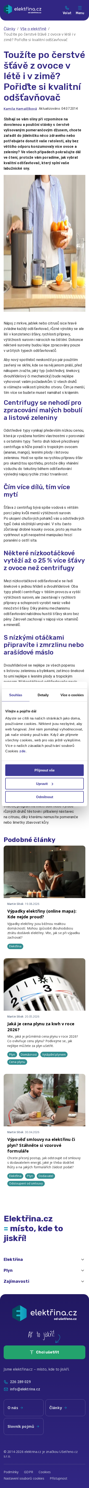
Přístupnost (58, 1478)
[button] (44, 1259)
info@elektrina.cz (25, 1389)
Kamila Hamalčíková (20, 108)
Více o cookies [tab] (72, 695)
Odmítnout (44, 797)
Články (9, 28)
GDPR (28, 1472)
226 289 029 (20, 1382)
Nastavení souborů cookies (24, 1478)
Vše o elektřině (33, 28)
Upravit (42, 783)
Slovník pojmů (21, 1426)
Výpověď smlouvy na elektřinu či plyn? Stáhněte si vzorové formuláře (41, 1145)
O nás (13, 1407)
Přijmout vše (44, 770)
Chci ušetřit (47, 1352)
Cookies (45, 1472)
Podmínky (11, 1472)
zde (22, 751)
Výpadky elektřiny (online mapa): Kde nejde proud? (41, 914)
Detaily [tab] (43, 695)
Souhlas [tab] (15, 695)
